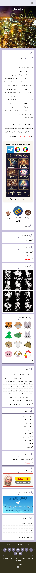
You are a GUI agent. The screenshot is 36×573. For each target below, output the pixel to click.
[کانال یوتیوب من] (20, 553)
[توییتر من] (9, 550)
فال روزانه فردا (28, 534)
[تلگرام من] (26, 550)
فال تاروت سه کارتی (27, 419)
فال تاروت (29, 447)
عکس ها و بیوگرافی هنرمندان (25, 537)
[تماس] (13, 550)
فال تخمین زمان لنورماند (26, 523)
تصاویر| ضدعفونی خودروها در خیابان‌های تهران (21, 374)
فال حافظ (18, 9)
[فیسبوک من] (22, 550)
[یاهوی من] (31, 550)
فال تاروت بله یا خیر (27, 444)
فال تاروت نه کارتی (27, 433)
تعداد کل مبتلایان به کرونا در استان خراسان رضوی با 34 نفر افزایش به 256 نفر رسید (19, 382)
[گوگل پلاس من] (5, 550)
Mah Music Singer (28, 256)
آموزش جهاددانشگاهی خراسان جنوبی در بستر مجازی (20, 393)
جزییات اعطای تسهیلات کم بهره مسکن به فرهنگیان (20, 400)
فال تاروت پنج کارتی (27, 426)
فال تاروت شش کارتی (27, 430)
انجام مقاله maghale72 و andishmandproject (22, 459)
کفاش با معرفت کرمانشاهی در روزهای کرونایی (21, 390)
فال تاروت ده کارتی (27, 437)
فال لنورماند (29, 530)
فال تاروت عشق (28, 440)
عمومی (23, 226)
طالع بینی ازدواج (18, 219)
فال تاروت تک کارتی (27, 416)
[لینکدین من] (15, 553)
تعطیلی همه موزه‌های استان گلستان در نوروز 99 (21, 386)
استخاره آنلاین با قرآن (27, 240)
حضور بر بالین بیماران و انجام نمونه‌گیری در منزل (21, 397)
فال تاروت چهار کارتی (27, 423)
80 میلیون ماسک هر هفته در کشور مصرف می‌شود (21, 404)
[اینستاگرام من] (18, 550)
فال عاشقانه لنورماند (27, 527)
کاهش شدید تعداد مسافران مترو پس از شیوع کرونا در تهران (18, 378)
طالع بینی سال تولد (27, 361)
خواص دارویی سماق (27, 252)
